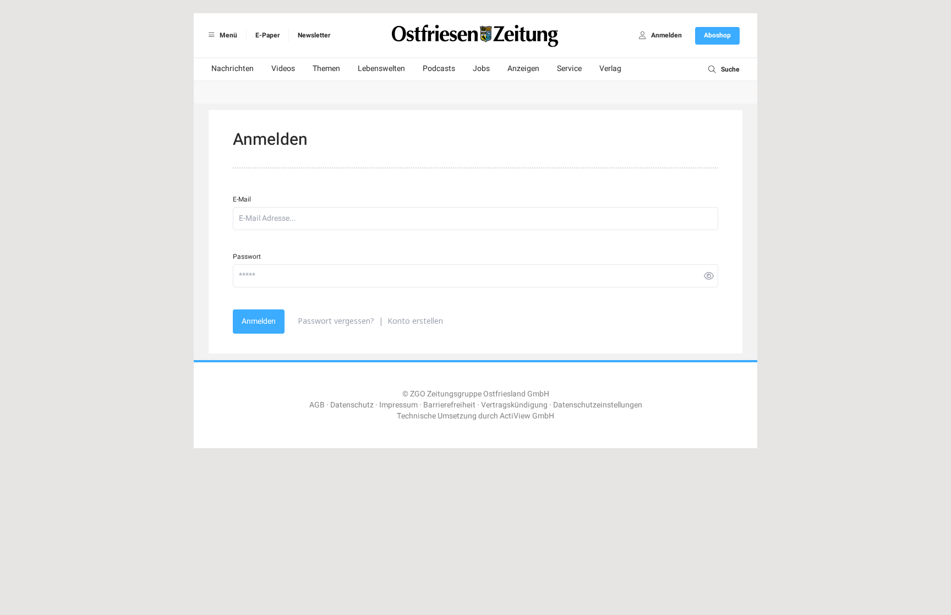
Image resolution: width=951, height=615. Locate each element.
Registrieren (526, 554)
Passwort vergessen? (336, 320)
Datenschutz (352, 405)
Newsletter (314, 35)
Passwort (247, 256)
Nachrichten (232, 68)
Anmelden (259, 321)
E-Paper (267, 35)
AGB (317, 405)
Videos (283, 68)
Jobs (481, 68)
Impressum (398, 405)
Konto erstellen (415, 320)
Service (569, 68)
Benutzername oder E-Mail (419, 583)
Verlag (610, 68)
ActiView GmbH (527, 416)
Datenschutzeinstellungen (597, 405)
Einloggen (420, 554)
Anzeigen (523, 68)
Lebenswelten (381, 68)
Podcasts (439, 68)
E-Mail (242, 199)
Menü (227, 35)
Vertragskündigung (514, 405)
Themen (326, 68)
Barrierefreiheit (449, 405)
